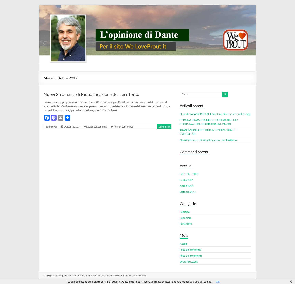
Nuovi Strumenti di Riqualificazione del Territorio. (91, 94)
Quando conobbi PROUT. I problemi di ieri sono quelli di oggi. (215, 113)
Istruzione (186, 223)
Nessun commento (123, 126)
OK (218, 281)
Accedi (184, 243)
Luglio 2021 (187, 179)
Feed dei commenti (191, 255)
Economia (101, 126)
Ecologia (90, 126)
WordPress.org (189, 261)
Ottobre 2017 (188, 191)
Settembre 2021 (189, 173)
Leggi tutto (164, 126)
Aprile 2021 (187, 185)
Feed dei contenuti (190, 249)
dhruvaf (52, 126)
